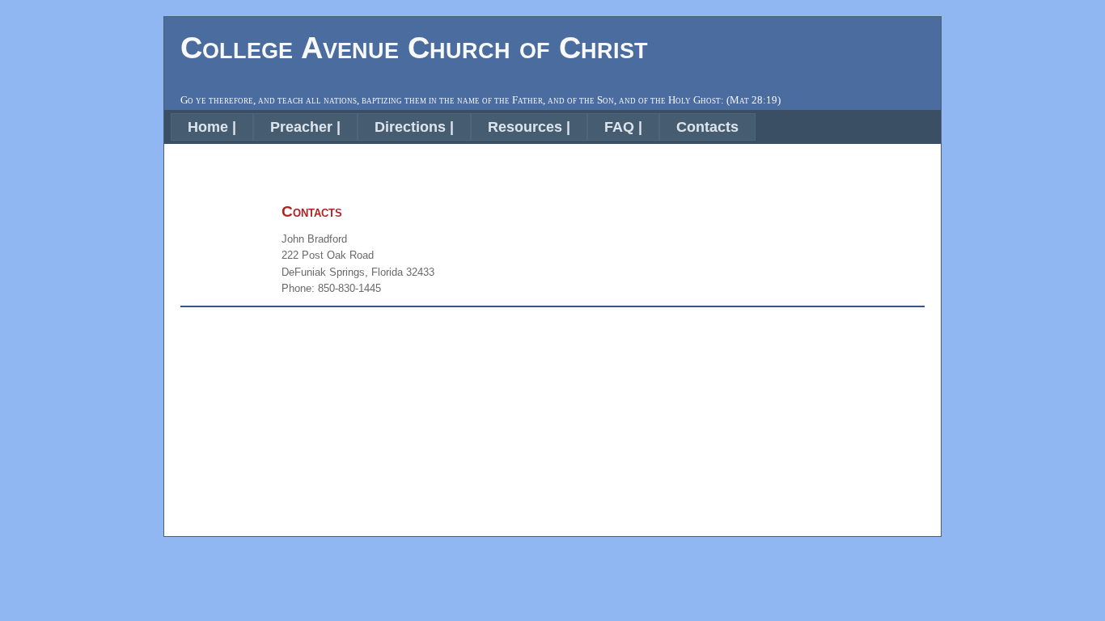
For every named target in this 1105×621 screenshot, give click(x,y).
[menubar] (463, 127)
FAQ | (623, 127)
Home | (212, 127)
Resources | (529, 127)
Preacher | (305, 127)
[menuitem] (212, 127)
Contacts (707, 127)
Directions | (414, 127)
